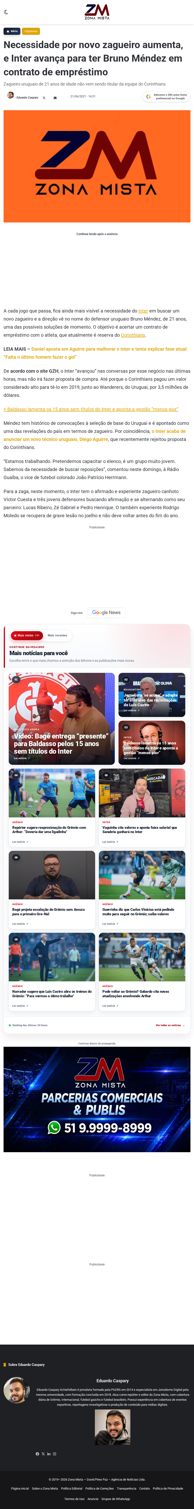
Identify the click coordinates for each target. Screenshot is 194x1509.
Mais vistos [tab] (29, 635)
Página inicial (20, 1488)
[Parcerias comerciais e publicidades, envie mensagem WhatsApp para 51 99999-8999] (97, 1099)
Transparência (126, 1488)
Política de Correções (99, 1488)
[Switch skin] (6, 14)
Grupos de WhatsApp (115, 1499)
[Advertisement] (97, 271)
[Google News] (106, 612)
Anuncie (93, 1499)
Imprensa (31, 31)
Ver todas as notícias (170, 1025)
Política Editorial (71, 1488)
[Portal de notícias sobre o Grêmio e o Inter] (97, 12)
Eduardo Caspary (27, 97)
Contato (144, 1488)
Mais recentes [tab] (57, 635)
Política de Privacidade (168, 1488)
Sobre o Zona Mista (45, 1488)
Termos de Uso (74, 1499)
